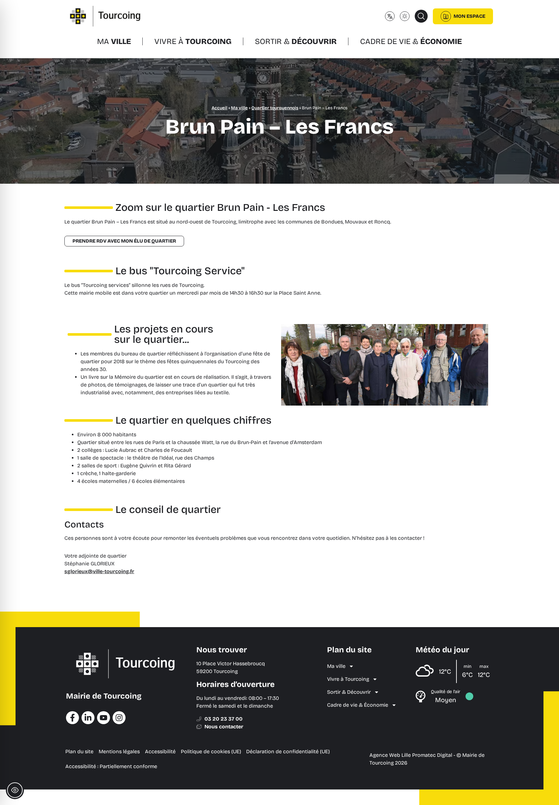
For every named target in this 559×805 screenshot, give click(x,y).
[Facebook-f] (72, 717)
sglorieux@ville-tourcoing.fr (99, 571)
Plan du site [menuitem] (79, 751)
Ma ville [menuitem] (336, 666)
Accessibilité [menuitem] (160, 751)
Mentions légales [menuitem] (119, 751)
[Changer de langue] (390, 16)
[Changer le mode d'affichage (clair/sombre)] (405, 16)
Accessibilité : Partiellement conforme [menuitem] (111, 766)
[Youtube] (103, 717)
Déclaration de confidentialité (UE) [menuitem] (288, 751)
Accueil (219, 108)
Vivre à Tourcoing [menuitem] (348, 679)
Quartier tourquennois (274, 108)
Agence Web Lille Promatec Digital (410, 755)
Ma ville (239, 108)
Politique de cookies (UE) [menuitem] (211, 751)
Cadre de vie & (411, 41)
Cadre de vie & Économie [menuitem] (357, 705)
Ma (114, 41)
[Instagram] (119, 717)
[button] (421, 16)
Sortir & (296, 41)
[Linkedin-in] (88, 717)
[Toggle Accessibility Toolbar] (14, 790)
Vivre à (193, 41)
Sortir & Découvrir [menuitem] (349, 692)
